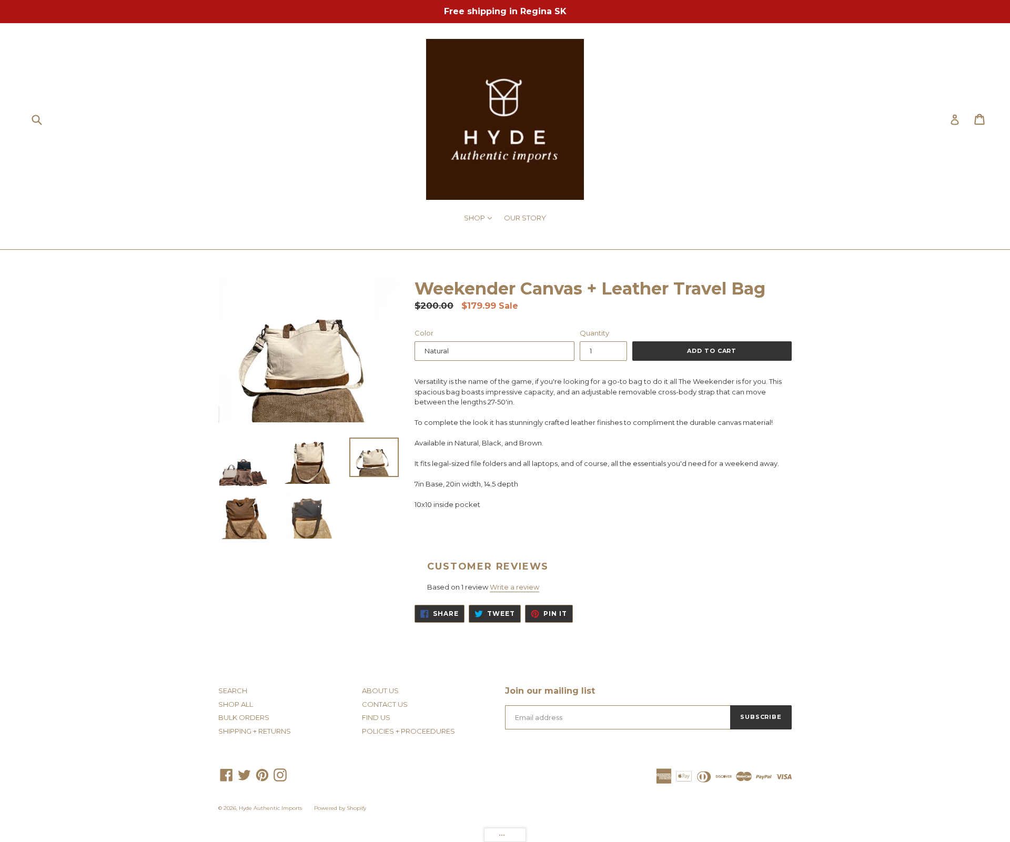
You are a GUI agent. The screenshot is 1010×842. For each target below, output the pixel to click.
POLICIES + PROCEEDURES (408, 731)
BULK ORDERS (243, 717)
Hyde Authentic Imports (270, 808)
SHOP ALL (235, 704)
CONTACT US (385, 704)
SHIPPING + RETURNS (254, 731)
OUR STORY (525, 218)
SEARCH (232, 690)
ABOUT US (380, 690)
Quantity (594, 333)
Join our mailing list (550, 691)
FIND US (376, 717)
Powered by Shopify (340, 808)
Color (424, 333)
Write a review (514, 587)
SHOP (480, 217)
